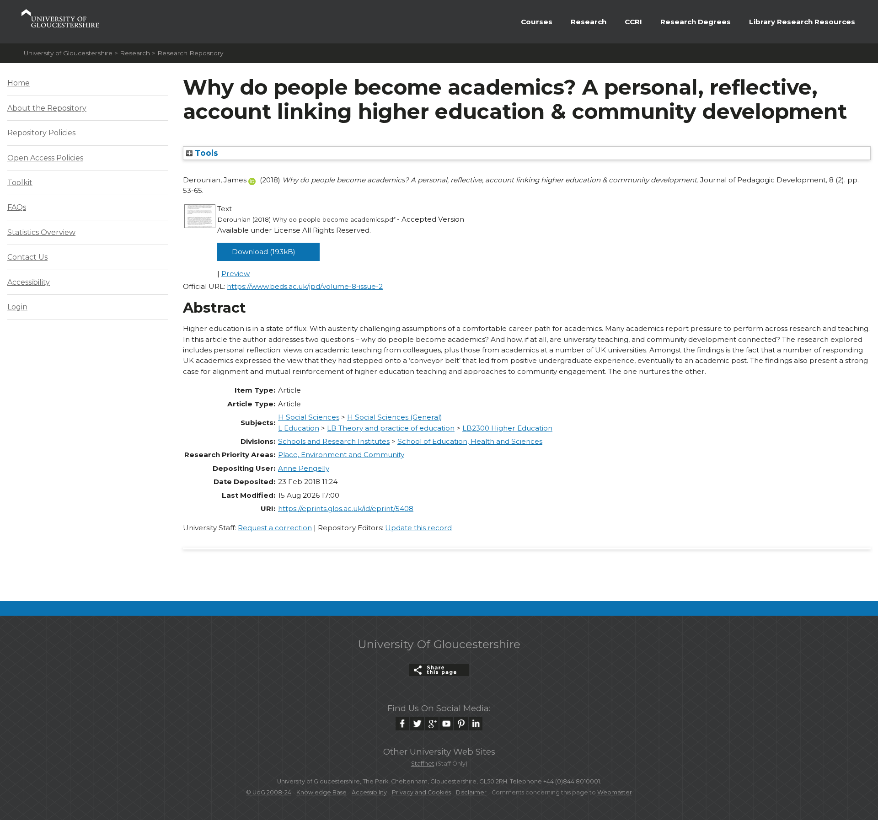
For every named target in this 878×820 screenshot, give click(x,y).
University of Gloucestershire (68, 53)
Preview (235, 273)
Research (588, 21)
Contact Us (27, 257)
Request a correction (275, 527)
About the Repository (46, 108)
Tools (205, 153)
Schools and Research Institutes (334, 441)
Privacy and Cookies (421, 792)
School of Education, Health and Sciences (469, 441)
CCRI (633, 21)
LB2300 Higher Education (507, 428)
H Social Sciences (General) (394, 417)
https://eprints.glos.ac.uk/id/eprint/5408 (345, 508)
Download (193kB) (263, 251)
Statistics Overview (41, 232)
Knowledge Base (321, 792)
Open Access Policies (45, 158)
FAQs (16, 207)
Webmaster (614, 792)
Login (17, 307)
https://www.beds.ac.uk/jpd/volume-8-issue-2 (305, 286)
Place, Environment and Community (341, 454)
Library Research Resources (802, 21)
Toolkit (19, 182)
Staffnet (422, 763)
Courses (536, 21)
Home (18, 83)
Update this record (418, 527)
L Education (298, 428)
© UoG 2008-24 (268, 792)
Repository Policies (41, 132)
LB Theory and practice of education (391, 428)
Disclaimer (471, 792)
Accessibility (28, 282)
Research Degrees (695, 21)
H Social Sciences (308, 417)
